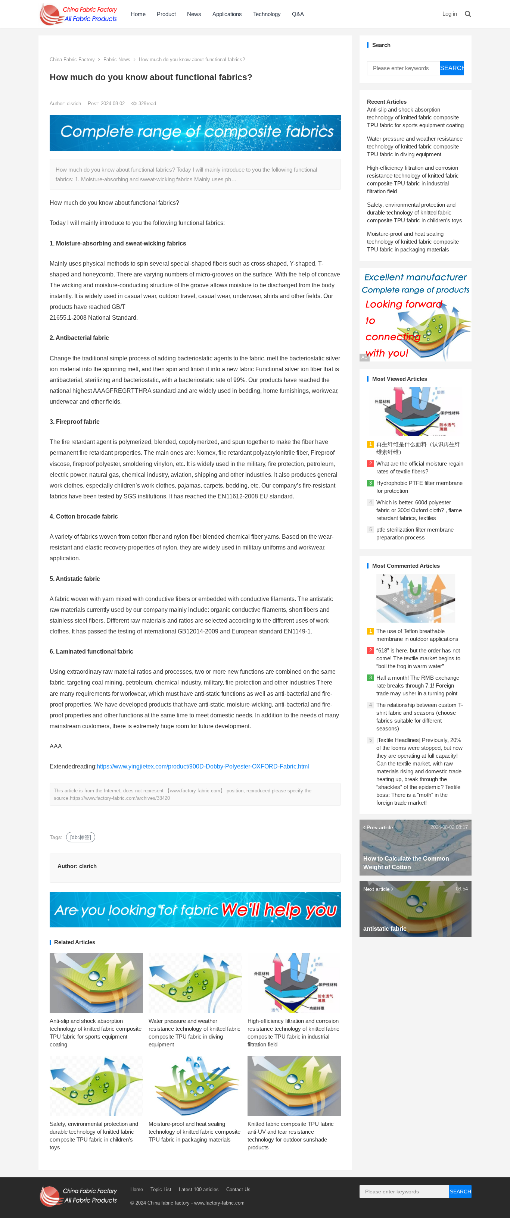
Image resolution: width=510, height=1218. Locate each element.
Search (452, 68)
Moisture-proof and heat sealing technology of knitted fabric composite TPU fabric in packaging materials (194, 1132)
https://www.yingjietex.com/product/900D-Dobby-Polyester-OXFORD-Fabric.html (203, 766)
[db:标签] (80, 837)
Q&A (298, 14)
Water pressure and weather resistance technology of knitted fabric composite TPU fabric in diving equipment (415, 146)
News (194, 14)
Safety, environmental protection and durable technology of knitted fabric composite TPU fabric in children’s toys (414, 212)
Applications (227, 14)
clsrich (75, 103)
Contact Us (238, 1189)
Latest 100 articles (199, 1189)
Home (138, 14)
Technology (267, 14)
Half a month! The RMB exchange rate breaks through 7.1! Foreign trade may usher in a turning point (417, 685)
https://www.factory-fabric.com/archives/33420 (120, 798)
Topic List (160, 1189)
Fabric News (116, 59)
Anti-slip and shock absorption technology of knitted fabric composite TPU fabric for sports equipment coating (415, 117)
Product (166, 14)
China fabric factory (168, 1203)
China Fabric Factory (72, 59)
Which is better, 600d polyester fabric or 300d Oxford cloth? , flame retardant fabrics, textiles (419, 510)
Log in (449, 13)
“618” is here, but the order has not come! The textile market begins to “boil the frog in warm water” (418, 658)
